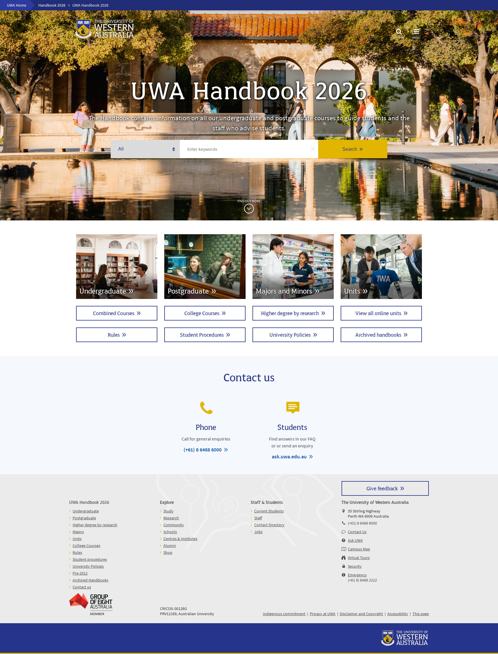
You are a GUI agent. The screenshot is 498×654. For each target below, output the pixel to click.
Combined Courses (113, 313)
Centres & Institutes (180, 538)
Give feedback (382, 488)
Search (399, 37)
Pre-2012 (80, 573)
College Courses (201, 313)
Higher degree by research (290, 313)
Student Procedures (202, 334)
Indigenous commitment (284, 613)
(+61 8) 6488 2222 (362, 580)
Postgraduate (84, 517)
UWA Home (16, 5)
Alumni (169, 545)
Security (355, 566)
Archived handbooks (378, 334)
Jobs (258, 531)
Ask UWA (355, 540)
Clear (313, 149)
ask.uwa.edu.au (289, 456)
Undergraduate (86, 511)
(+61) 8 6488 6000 (203, 449)
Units (77, 538)
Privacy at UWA (322, 613)
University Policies (290, 334)
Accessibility (397, 613)
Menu (416, 37)
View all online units (378, 313)
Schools (170, 531)
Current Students (269, 511)
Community (173, 524)
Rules (114, 334)
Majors (78, 531)
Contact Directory (269, 524)
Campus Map (359, 549)
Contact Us (357, 531)
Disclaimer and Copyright (361, 613)
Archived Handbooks (90, 580)
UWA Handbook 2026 (89, 502)
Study (168, 511)
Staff (258, 517)
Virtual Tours (359, 557)
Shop (167, 552)
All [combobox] (121, 148)
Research (171, 517)
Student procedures (90, 559)
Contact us (82, 587)
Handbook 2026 (51, 5)
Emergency (357, 574)
